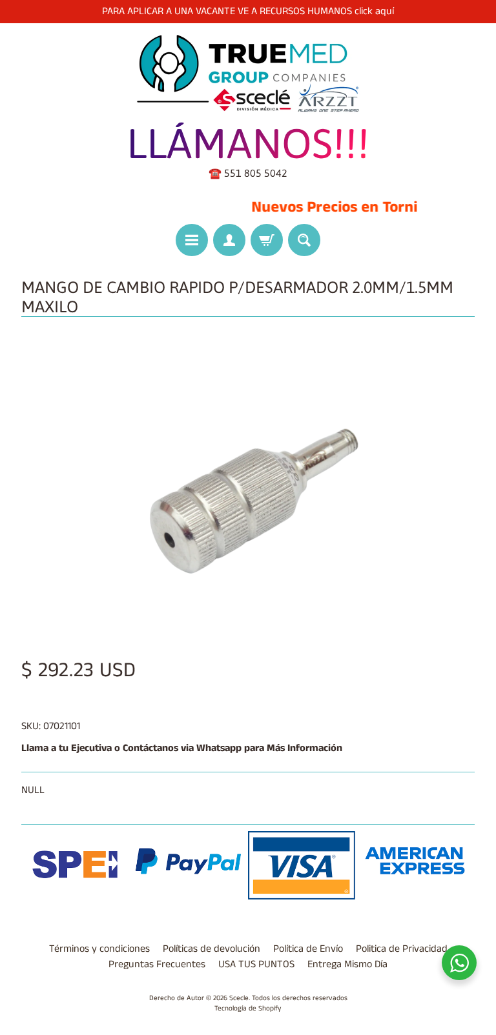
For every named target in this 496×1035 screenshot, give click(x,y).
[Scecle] (248, 74)
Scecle (239, 998)
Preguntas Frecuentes (156, 964)
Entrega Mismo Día (347, 964)
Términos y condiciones (99, 948)
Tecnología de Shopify (248, 1008)
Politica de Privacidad (402, 948)
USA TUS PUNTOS (256, 964)
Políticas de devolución (211, 948)
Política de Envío (308, 948)
